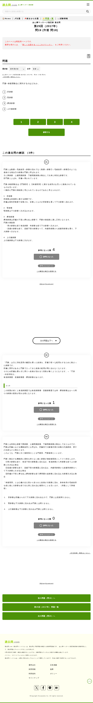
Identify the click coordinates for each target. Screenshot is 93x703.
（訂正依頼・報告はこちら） (11, 77)
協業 (52, 669)
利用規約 (32, 674)
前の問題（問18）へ (46, 598)
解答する (46, 132)
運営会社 (32, 665)
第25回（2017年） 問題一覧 (46, 607)
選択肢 (5, 69)
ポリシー (53, 674)
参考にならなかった (46, 266)
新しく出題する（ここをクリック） (37, 45)
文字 (29, 69)
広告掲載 (53, 665)
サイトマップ (34, 678)
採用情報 (32, 669)
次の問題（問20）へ (46, 616)
